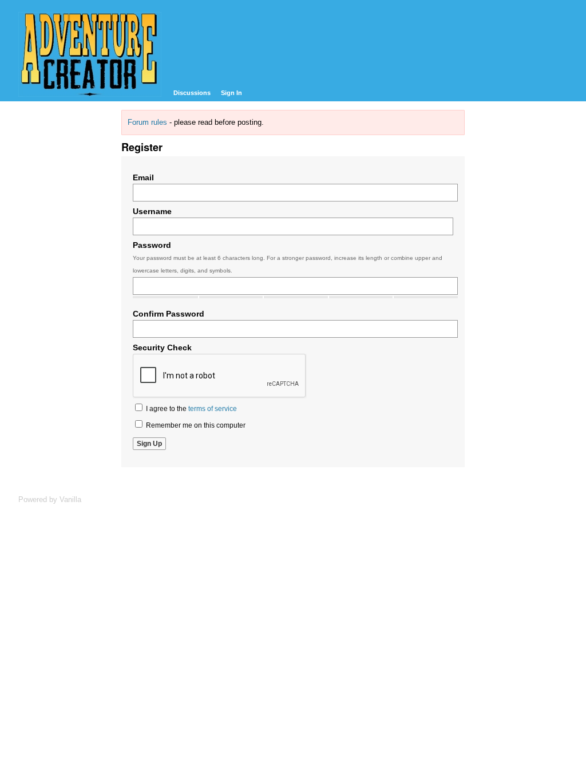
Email (143, 177)
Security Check (162, 347)
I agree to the (190, 409)
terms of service (212, 409)
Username (152, 211)
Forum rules (147, 122)
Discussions (192, 92)
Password (152, 245)
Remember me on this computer (195, 425)
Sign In (231, 92)
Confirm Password (168, 313)
